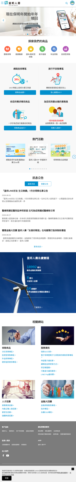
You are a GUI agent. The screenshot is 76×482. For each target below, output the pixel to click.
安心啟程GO (56, 79)
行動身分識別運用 (48, 371)
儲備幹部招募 (7, 416)
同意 (7, 478)
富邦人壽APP (42, 444)
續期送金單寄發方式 (49, 364)
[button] (24, 34)
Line (11, 455)
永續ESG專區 (46, 412)
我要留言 (11, 431)
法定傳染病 (57, 431)
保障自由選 (19, 92)
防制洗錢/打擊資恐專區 (44, 434)
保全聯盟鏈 (45, 368)
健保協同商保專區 (9, 362)
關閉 (73, 469)
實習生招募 (6, 412)
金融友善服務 (30, 431)
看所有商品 (20, 79)
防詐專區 (44, 409)
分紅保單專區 (7, 352)
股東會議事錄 (15, 444)
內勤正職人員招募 (9, 409)
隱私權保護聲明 (63, 473)
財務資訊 (24, 444)
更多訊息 (37, 247)
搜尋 (67, 3)
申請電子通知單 (47, 361)
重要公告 (44, 184)
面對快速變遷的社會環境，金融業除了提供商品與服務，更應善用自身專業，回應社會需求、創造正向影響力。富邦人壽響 (37, 235)
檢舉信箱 (55, 434)
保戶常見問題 (20, 431)
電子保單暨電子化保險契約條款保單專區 (57, 355)
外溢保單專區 (7, 359)
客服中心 (4, 431)
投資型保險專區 (8, 355)
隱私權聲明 (48, 431)
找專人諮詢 (56, 112)
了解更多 (29, 29)
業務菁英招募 (7, 405)
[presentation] (3, 20)
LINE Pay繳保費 (47, 374)
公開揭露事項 (6, 444)
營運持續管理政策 (65, 434)
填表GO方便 (46, 352)
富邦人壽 (12, 3)
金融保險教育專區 (48, 405)
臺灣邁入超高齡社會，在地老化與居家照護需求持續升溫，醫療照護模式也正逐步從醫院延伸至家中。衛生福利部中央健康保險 (37, 215)
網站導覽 (40, 431)
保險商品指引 (20, 114)
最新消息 (31, 184)
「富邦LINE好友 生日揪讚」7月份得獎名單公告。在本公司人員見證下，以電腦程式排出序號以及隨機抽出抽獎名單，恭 (37, 196)
